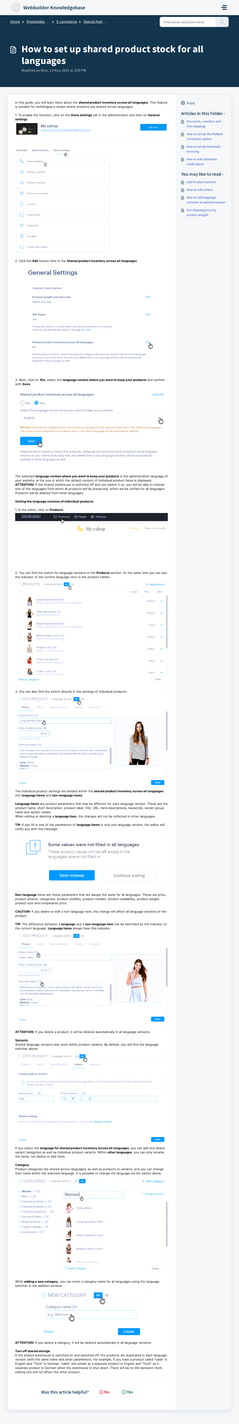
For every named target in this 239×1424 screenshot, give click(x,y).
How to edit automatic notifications (202, 161)
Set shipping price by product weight (201, 212)
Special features (96, 21)
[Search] (222, 22)
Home (15, 21)
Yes (130, 1392)
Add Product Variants (201, 182)
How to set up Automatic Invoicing (204, 149)
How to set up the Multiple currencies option (205, 136)
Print (191, 103)
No (106, 1392)
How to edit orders (200, 190)
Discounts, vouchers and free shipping (204, 123)
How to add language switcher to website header (206, 199)
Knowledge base (40, 21)
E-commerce (66, 21)
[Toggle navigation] (224, 7)
